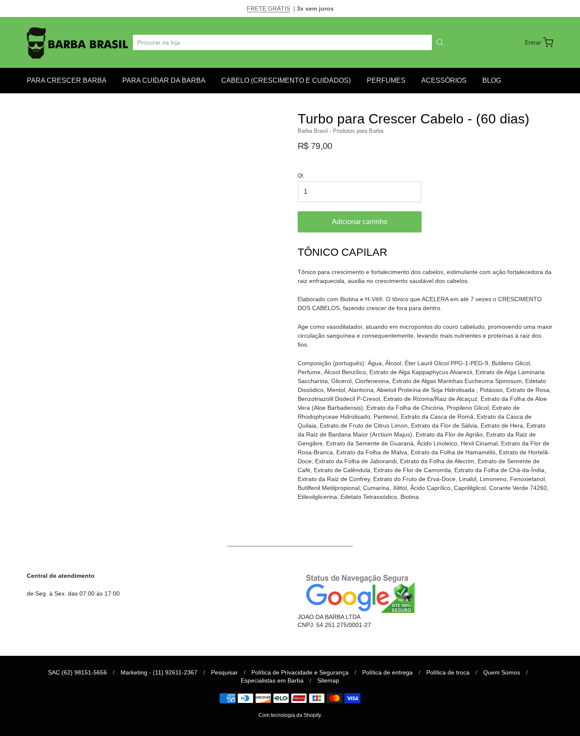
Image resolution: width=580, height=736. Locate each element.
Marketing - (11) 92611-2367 (159, 672)
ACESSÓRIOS (444, 80)
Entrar (533, 42)
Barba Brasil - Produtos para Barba (340, 131)
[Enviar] (440, 42)
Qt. (301, 176)
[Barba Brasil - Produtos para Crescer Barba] (78, 42)
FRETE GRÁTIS (268, 8)
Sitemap (328, 680)
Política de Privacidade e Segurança (300, 672)
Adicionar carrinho (359, 221)
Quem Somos (501, 672)
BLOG (491, 80)
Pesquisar (224, 672)
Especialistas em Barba (272, 680)
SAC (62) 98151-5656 (77, 672)
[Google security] (358, 592)
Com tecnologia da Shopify (290, 715)
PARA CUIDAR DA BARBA (164, 80)
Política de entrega (387, 672)
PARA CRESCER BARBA (67, 80)
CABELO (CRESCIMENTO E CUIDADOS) (286, 80)
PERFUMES (386, 80)
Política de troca (448, 672)
